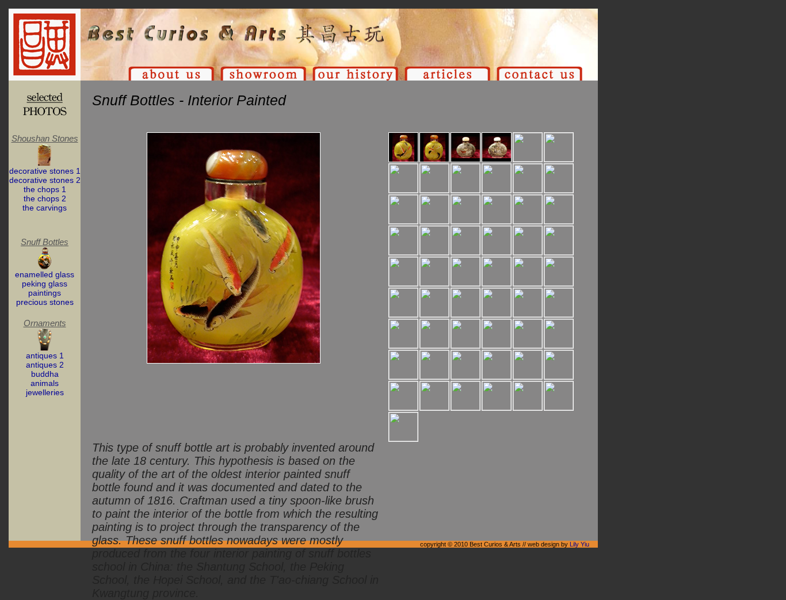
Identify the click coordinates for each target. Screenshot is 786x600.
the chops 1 (45, 189)
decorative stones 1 (45, 170)
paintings (44, 292)
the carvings (44, 207)
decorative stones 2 (45, 180)
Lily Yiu (579, 544)
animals (44, 383)
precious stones (45, 302)
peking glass (44, 283)
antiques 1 (45, 355)
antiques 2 (45, 364)
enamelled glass (44, 274)
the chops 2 (45, 198)
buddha (45, 374)
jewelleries (45, 392)
